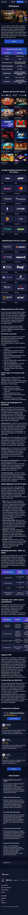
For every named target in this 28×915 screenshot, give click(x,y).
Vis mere (14, 768)
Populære (3, 95)
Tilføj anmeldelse (14, 718)
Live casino (9, 95)
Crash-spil (16, 95)
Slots (23, 95)
